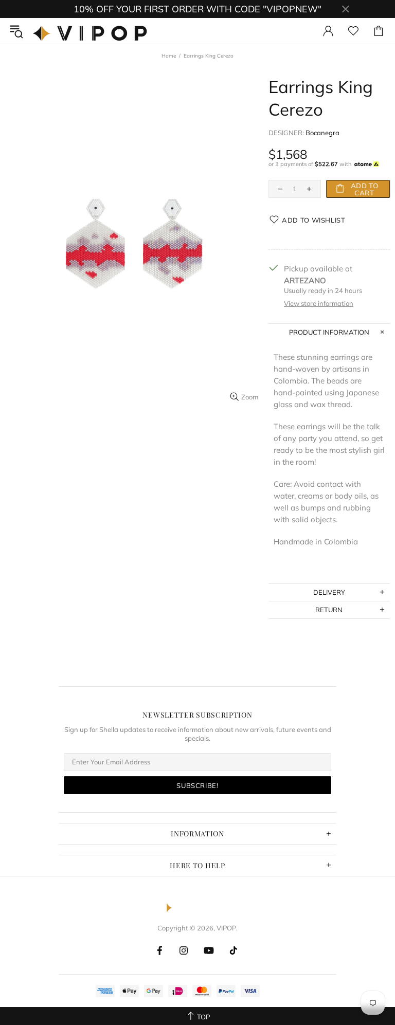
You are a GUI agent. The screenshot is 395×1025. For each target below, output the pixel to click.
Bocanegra (322, 133)
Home (168, 55)
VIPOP (92, 31)
